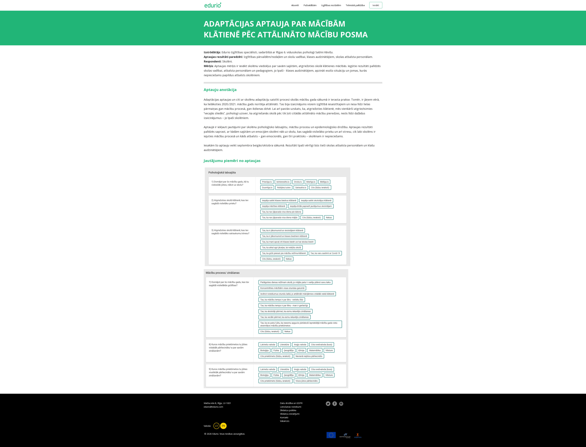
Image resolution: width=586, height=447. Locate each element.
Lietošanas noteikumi (290, 406)
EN (223, 425)
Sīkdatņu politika (288, 410)
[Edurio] (213, 5)
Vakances (284, 421)
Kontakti (284, 417)
